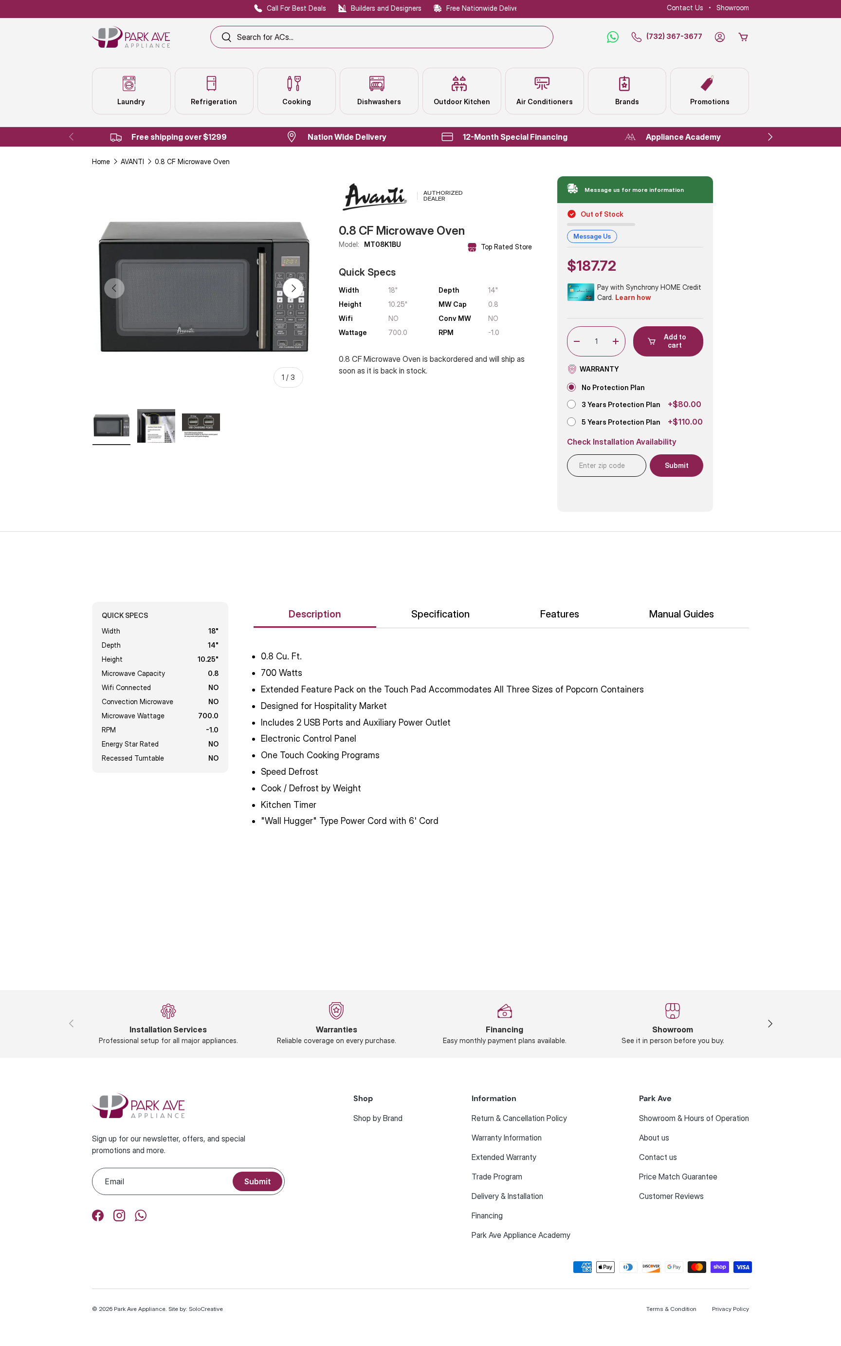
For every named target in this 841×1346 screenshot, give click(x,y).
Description (315, 614)
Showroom (732, 7)
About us (654, 1137)
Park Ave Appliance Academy (521, 1235)
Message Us (592, 236)
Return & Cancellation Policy (519, 1118)
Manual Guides (681, 614)
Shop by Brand (377, 1118)
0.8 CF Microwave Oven (192, 161)
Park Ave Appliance (139, 1308)
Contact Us (685, 7)
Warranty (599, 369)
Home (101, 161)
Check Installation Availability (621, 442)
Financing (487, 1215)
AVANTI (132, 161)
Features (559, 614)
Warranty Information (507, 1137)
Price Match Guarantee (678, 1176)
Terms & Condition (671, 1308)
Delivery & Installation (507, 1196)
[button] (743, 37)
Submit (257, 1181)
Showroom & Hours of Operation (694, 1118)
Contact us (658, 1157)
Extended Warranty (504, 1157)
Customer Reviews (671, 1196)
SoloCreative (206, 1308)
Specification (440, 614)
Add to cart (675, 341)
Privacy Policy (730, 1308)
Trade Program (497, 1176)
